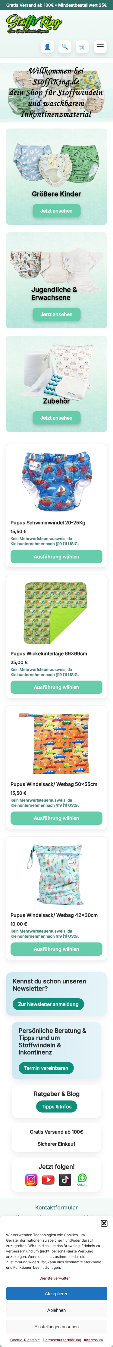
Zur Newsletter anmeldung (48, 1004)
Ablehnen (56, 1310)
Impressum (93, 1340)
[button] (104, 1223)
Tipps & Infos (57, 1106)
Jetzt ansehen (56, 211)
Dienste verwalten (55, 1278)
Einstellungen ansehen (56, 1326)
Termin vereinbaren (46, 1068)
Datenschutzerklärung (62, 1340)
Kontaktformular (56, 1207)
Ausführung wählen (56, 557)
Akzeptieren (56, 1293)
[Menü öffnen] (100, 46)
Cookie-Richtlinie (25, 1340)
